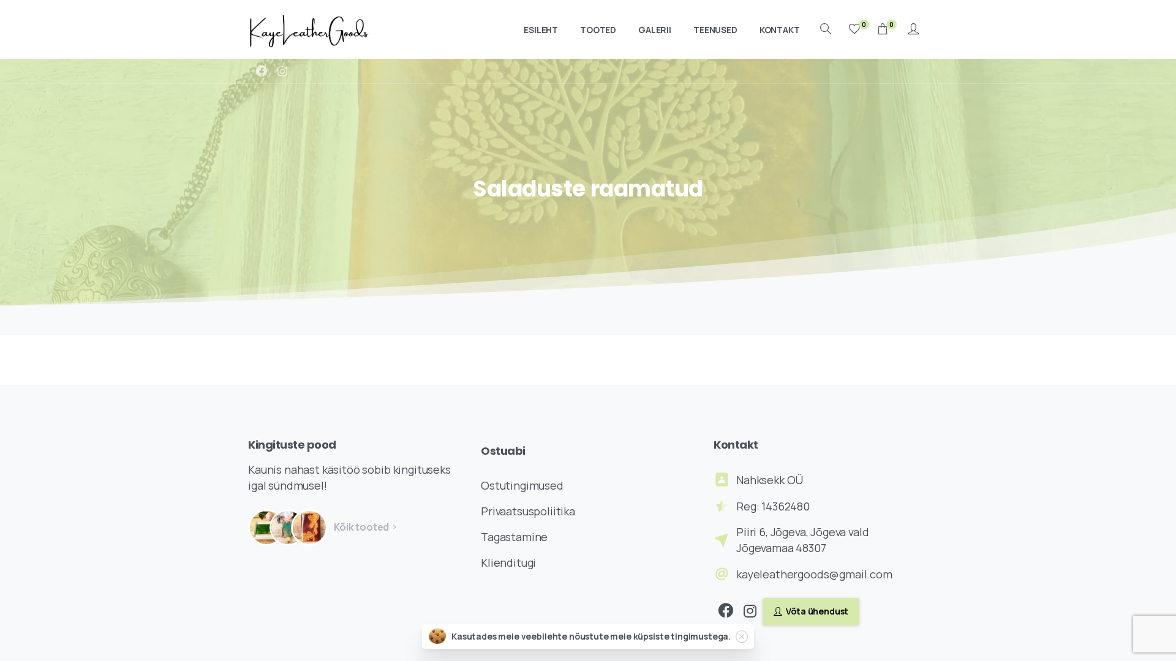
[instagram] (282, 71)
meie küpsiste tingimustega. (670, 636)
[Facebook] (261, 71)
